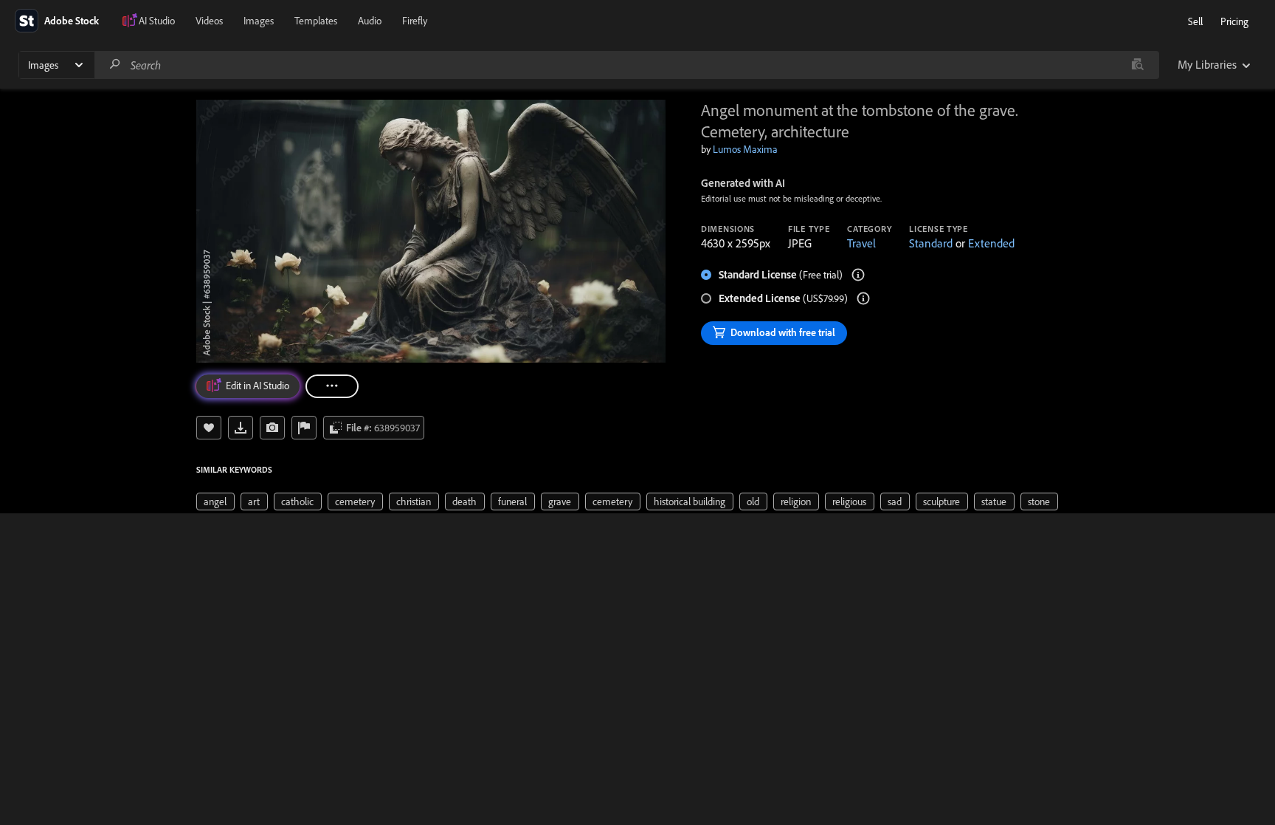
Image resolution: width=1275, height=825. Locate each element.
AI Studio (157, 20)
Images (258, 20)
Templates (315, 20)
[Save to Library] (208, 427)
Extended (991, 243)
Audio (369, 20)
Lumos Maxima (745, 149)
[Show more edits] (332, 386)
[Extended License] (863, 298)
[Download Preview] (240, 427)
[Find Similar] (272, 427)
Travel (861, 243)
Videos (209, 20)
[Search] (115, 64)
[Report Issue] (304, 427)
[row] (215, 501)
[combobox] (626, 65)
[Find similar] (1137, 65)
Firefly (414, 20)
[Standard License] (858, 275)
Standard (931, 243)
